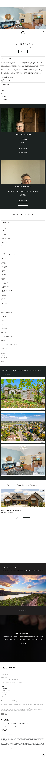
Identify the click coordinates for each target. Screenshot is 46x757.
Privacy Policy (15, 726)
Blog (2, 696)
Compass (27, 704)
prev (21, 32)
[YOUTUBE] (15, 701)
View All (26, 519)
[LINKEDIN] (9, 701)
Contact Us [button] (23, 643)
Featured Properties (5, 690)
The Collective (4, 688)
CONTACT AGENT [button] (23, 152)
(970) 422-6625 (23, 195)
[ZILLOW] (12, 701)
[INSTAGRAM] (6, 701)
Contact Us (3, 694)
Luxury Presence (26, 723)
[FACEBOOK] (2, 701)
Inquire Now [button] (23, 51)
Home (2, 686)
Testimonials (4, 692)
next (24, 32)
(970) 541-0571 (23, 144)
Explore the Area (23, 610)
